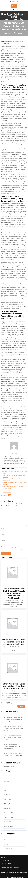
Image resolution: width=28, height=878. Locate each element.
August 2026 (7, 777)
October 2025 (8, 821)
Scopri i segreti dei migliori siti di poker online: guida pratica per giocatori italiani (12, 746)
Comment (4, 509)
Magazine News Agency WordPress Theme (13, 872)
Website (3, 540)
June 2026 (7, 786)
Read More (13, 572)
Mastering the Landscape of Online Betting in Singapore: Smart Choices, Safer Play (13, 728)
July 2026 (6, 781)
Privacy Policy (5, 860)
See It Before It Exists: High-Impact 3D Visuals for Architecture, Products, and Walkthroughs (14, 593)
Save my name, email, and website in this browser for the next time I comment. (12, 549)
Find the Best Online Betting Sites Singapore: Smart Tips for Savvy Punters (13, 737)
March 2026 (7, 799)
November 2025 (8, 817)
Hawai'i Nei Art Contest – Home (11, 36)
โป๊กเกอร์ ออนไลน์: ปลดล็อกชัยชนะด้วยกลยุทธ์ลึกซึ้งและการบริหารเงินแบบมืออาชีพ (13, 720)
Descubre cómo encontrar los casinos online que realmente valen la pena (14, 641)
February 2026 (8, 804)
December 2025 (8, 813)
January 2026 (8, 808)
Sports (6, 844)
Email (3, 534)
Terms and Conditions (7, 863)
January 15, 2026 (7, 41)
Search (9, 702)
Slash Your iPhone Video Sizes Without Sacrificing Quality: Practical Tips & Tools (14, 687)
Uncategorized (8, 848)
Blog (23, 36)
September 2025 (8, 826)
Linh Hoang (18, 41)
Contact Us (4, 857)
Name (3, 528)
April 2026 (7, 795)
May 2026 (6, 790)
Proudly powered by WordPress (14, 877)
